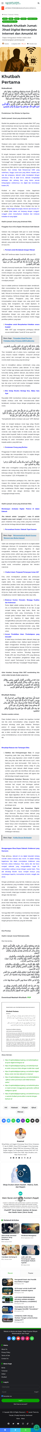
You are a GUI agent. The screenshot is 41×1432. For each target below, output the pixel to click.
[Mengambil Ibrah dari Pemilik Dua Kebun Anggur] (7, 1282)
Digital (25, 1107)
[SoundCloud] (27, 1158)
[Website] (11, 1158)
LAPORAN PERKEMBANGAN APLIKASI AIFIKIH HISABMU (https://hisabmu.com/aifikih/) (26, 1299)
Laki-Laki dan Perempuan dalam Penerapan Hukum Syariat (28, 1260)
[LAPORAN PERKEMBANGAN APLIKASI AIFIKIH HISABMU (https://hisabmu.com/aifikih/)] (7, 1300)
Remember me (7, 1396)
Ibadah (17, 18)
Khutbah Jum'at (32, 18)
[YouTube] (19, 1158)
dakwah (15, 1107)
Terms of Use (5, 1355)
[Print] (37, 1121)
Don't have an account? (20, 1404)
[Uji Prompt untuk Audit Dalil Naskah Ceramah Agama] (7, 1291)
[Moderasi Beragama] (30, 1228)
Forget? (36, 1392)
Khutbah (23, 18)
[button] (37, 1428)
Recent (10, 1273)
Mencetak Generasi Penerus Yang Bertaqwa (9, 1237)
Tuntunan (10, 14)
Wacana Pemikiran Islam (10, 21)
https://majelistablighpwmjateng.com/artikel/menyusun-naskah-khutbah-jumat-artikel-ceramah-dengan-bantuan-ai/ (22, 1096)
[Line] (28, 1121)
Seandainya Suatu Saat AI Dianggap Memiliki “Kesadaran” (22, 8)
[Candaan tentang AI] (11, 1250)
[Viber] (23, 1121)
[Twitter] (9, 1121)
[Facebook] (4, 1121)
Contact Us (4, 1358)
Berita (3, 1368)
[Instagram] (22, 1158)
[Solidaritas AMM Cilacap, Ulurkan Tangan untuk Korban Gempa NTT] (7, 1318)
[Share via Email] (32, 1121)
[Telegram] (18, 1121)
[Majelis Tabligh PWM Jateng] (13, 3)
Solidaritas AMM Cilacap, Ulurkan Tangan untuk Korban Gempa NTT (26, 1318)
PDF (29, 997)
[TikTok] (30, 1158)
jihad (34, 1107)
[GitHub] (24, 1158)
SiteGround (29, 1415)
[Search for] (39, 4)
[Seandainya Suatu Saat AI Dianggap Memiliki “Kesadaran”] (7, 1309)
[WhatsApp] (13, 1121)
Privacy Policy (5, 1352)
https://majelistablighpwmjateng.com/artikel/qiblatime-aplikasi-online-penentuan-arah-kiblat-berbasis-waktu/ (22, 1079)
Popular (30, 1273)
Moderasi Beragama (28, 1235)
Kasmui (7, 44)
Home (5, 14)
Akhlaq (16, 14)
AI (6, 1107)
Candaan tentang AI (9, 1257)
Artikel (11, 18)
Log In (20, 1400)
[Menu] (2, 4)
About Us (4, 1349)
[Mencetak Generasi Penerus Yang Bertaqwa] (11, 1228)
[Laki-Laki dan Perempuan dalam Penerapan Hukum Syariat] (30, 1250)
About (23, 1418)
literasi (20, 1112)
